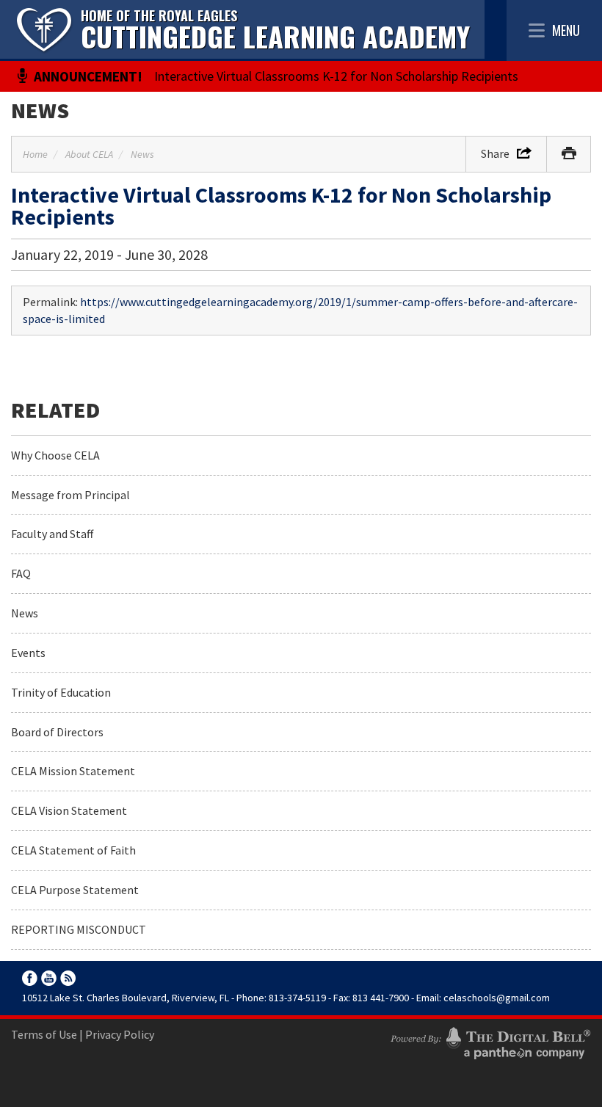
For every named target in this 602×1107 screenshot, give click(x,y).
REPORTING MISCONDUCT (78, 929)
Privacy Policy (119, 1034)
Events (28, 652)
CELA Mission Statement (73, 770)
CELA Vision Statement (69, 810)
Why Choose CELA (55, 455)
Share (495, 153)
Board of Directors (57, 732)
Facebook (29, 978)
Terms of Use (44, 1034)
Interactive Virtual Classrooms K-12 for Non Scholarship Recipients (336, 76)
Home (35, 154)
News (40, 110)
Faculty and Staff (52, 533)
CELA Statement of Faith (73, 850)
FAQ (21, 573)
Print (568, 154)
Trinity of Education (61, 692)
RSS (68, 978)
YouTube (49, 978)
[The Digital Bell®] (490, 1041)
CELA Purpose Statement (75, 889)
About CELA (89, 154)
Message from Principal (70, 494)
